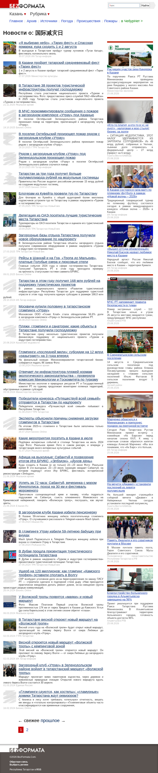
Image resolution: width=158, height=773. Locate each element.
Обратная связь (19, 761)
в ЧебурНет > (132, 21)
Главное (16, 21)
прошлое (50, 720)
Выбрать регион (19, 764)
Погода (67, 21)
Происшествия (88, 21)
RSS (38, 769)
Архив (32, 21)
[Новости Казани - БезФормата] (23, 5)
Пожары (110, 21)
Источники (48, 21)
